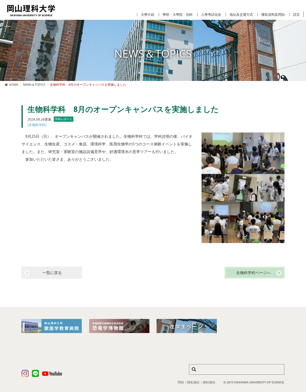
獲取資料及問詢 (273, 14)
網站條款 (209, 382)
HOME (13, 84)
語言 (296, 14)
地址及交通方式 (241, 14)
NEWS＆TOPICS (34, 84)
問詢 (181, 382)
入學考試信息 (211, 14)
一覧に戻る (52, 272)
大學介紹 (147, 14)
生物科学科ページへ (253, 272)
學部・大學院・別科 (178, 14)
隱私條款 (193, 382)
